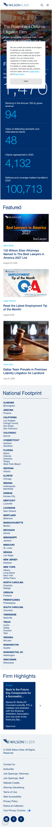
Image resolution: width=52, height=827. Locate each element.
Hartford (7, 443)
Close (26, 81)
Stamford (7, 445)
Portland (7, 595)
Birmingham (9, 405)
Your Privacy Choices (14, 810)
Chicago (7, 478)
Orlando (7, 456)
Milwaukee (8, 662)
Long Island (9, 572)
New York (8, 575)
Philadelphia (9, 602)
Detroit (6, 533)
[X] (14, 819)
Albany (6, 570)
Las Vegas (8, 555)
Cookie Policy (34, 71)
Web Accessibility (12, 796)
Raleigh (7, 588)
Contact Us (9, 764)
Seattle (6, 647)
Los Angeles (9, 420)
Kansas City (9, 496)
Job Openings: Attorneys (16, 773)
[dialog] (26, 65)
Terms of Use (10, 792)
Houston (7, 630)
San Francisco (10, 428)
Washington (9, 655)
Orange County (10, 423)
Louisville (7, 503)
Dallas (6, 627)
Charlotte (7, 585)
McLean (7, 640)
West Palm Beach (12, 463)
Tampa (6, 461)
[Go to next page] (40, 706)
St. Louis (7, 547)
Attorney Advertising (13, 787)
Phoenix (7, 413)
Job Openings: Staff (13, 778)
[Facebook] (21, 819)
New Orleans (9, 511)
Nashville (7, 617)
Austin (6, 625)
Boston (6, 525)
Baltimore (8, 518)
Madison (7, 562)
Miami (6, 453)
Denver (6, 435)
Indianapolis (9, 486)
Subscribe (8, 769)
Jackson (7, 540)
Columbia (8, 610)
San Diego (8, 425)
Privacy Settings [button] (6, 822)
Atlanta (6, 471)
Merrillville (8, 488)
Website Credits (11, 782)
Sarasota (7, 458)
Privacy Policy (10, 801)
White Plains (9, 578)
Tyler (5, 633)
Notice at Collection (13, 805)
